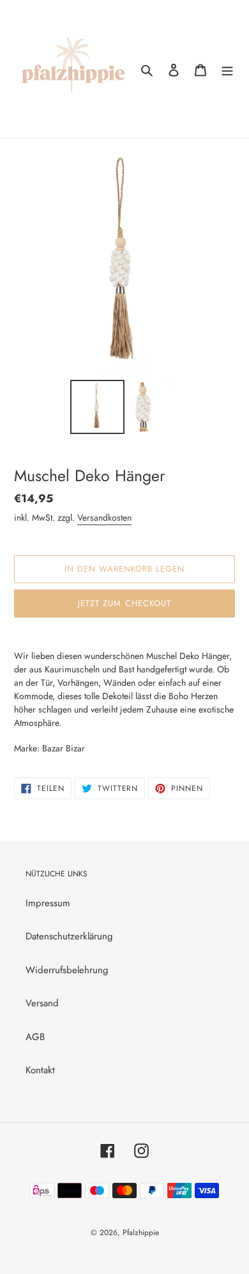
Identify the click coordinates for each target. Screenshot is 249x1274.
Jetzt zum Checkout (124, 603)
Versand (42, 1003)
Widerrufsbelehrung (67, 970)
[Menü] (227, 69)
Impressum (48, 903)
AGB (35, 1037)
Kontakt (40, 1070)
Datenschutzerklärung (69, 936)
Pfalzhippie (141, 1232)
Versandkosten (104, 517)
